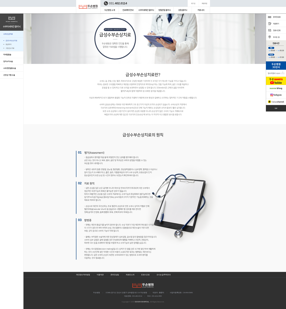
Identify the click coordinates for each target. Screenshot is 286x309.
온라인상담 (114, 275)
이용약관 (100, 275)
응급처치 (8, 44)
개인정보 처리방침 (83, 275)
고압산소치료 (10, 48)
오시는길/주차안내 (163, 275)
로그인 (193, 3)
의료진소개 (130, 275)
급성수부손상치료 (11, 40)
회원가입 (204, 3)
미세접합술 (7, 55)
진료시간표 (145, 275)
